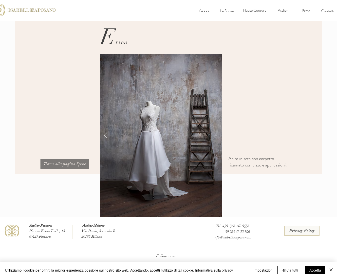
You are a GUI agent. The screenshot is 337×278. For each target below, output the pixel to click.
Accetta (315, 270)
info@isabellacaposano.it (232, 237)
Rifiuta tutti (289, 270)
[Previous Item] (106, 135)
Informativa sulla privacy (214, 270)
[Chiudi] (331, 270)
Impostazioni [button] (263, 270)
